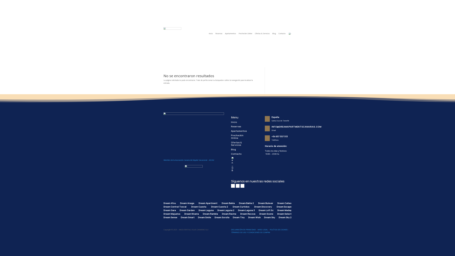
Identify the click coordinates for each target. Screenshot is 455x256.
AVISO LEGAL (263, 230)
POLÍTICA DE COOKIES (279, 230)
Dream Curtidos (241, 206)
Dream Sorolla (222, 217)
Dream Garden (187, 210)
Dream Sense (170, 217)
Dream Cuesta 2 (219, 206)
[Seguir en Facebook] (233, 186)
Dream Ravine (229, 213)
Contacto (282, 33)
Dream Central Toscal (175, 206)
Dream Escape (284, 206)
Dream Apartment (208, 203)
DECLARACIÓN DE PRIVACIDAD (243, 230)
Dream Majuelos (172, 213)
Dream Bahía (228, 203)
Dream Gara (170, 210)
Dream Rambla (210, 213)
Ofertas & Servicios (262, 33)
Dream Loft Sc (266, 210)
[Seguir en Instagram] (238, 186)
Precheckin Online (245, 33)
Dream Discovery (263, 206)
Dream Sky (269, 217)
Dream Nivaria (191, 213)
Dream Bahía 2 (246, 203)
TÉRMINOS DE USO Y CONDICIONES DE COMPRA (250, 232)
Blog (274, 33)
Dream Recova (247, 213)
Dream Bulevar (265, 203)
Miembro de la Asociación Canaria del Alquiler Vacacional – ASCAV (189, 160)
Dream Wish (254, 217)
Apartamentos (230, 33)
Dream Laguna (206, 210)
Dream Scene (266, 213)
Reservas (218, 33)
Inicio (211, 33)
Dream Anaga (187, 203)
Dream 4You (170, 203)
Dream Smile (204, 217)
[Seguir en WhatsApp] (242, 186)
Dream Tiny (239, 217)
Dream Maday (284, 210)
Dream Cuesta (198, 206)
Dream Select (284, 213)
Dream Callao (284, 203)
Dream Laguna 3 (246, 210)
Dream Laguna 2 (225, 210)
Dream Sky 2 (285, 217)
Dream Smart (188, 217)
